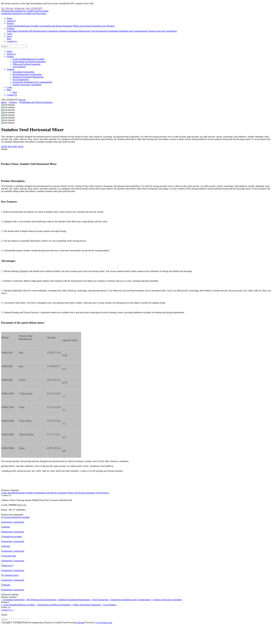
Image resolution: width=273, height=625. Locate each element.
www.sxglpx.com (104, 622)
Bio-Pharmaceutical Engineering (43, 31)
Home (9, 18)
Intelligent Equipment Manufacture (74, 31)
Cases (9, 33)
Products (13, 102)
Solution (10, 28)
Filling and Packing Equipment (87, 26)
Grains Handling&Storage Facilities (23, 26)
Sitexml (21, 99)
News (9, 36)
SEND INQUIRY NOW (12, 146)
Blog (9, 39)
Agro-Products (108, 26)
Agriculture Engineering (18, 31)
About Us (11, 21)
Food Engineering (99, 31)
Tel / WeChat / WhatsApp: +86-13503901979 (21, 8)
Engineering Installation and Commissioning (127, 31)
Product (10, 23)
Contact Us (12, 41)
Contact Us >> (7, 610)
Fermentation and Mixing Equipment (56, 26)
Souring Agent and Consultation (162, 31)
